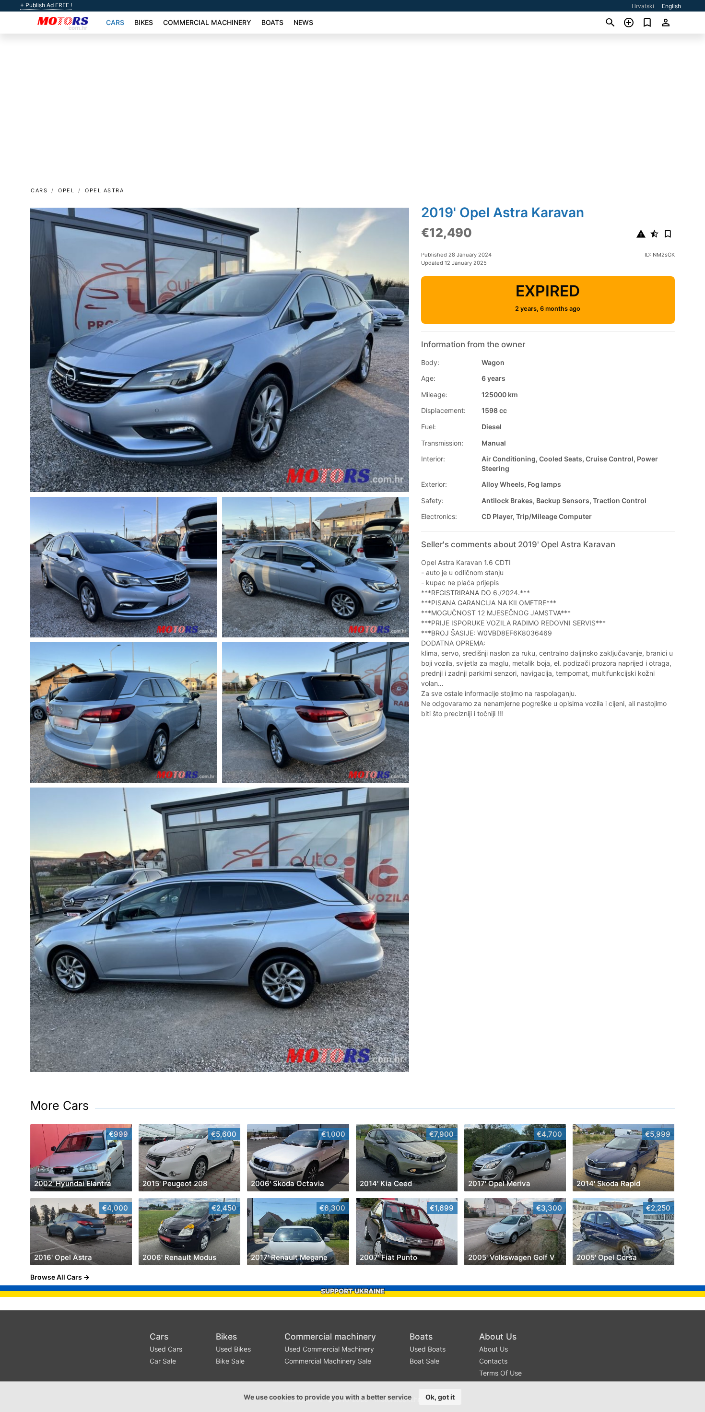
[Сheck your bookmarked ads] (647, 22)
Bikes (143, 22)
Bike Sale (230, 1361)
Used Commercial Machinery (329, 1349)
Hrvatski (643, 6)
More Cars (59, 1105)
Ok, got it (440, 1397)
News (303, 22)
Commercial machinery (207, 22)
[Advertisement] (352, 113)
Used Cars (166, 1349)
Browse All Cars (56, 1277)
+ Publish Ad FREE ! (46, 5)
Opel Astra (104, 190)
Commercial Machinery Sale (327, 1361)
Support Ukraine (353, 1291)
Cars (115, 22)
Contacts (493, 1361)
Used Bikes (233, 1349)
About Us (498, 1336)
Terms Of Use (500, 1373)
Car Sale (163, 1361)
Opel (66, 190)
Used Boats (428, 1349)
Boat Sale (424, 1361)
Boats (272, 22)
